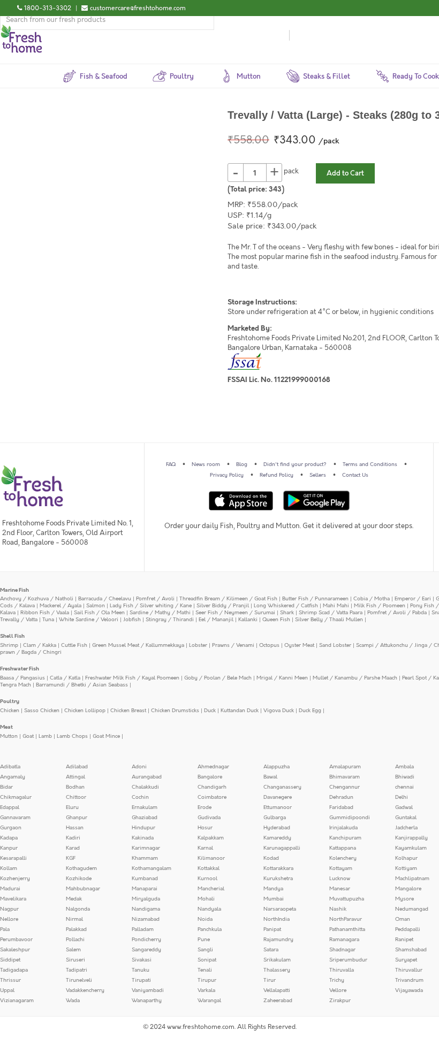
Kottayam (340, 868)
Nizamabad (146, 919)
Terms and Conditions (370, 464)
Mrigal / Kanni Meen (282, 678)
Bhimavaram (344, 777)
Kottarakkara (278, 868)
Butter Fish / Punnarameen (315, 598)
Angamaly (12, 777)
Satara (270, 949)
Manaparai (144, 888)
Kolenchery (343, 858)
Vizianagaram (17, 1000)
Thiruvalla (341, 970)
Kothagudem (81, 868)
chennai (404, 787)
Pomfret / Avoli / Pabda (397, 612)
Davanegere (277, 797)
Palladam (143, 929)
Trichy (336, 980)
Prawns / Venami (233, 645)
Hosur (205, 827)
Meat (6, 727)
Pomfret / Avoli (155, 598)
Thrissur (10, 980)
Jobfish (132, 619)
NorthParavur (345, 919)
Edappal (9, 807)
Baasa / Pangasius (22, 678)
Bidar (6, 787)
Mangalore (408, 888)
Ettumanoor (277, 807)
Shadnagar (342, 949)
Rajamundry (278, 939)
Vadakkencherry (85, 990)
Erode (204, 807)
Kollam (8, 868)
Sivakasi (142, 960)
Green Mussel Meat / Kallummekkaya (138, 645)
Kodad (271, 858)
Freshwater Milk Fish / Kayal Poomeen (132, 678)
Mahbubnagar (83, 888)
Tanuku (140, 970)
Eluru (72, 807)
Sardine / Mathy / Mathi (160, 612)
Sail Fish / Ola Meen (99, 612)
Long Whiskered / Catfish (286, 605)
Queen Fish (276, 619)
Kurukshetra (278, 878)
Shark (287, 612)
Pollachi (75, 939)
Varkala (206, 990)
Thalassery (276, 970)
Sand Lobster (335, 645)
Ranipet (404, 939)
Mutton (9, 736)
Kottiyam (406, 868)
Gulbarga (274, 817)
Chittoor (76, 797)
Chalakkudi (145, 787)
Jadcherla (406, 827)
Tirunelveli (79, 980)
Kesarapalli (13, 858)
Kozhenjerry (15, 878)
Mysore (404, 899)
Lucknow (339, 878)
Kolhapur (406, 858)
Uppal (7, 990)
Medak (74, 899)
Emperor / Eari (413, 598)
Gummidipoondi (349, 817)
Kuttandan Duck (240, 710)
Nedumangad (411, 909)
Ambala (404, 766)
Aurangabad (147, 777)
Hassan (75, 827)
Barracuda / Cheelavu (104, 598)
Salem (73, 949)
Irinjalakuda (343, 827)
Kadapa (9, 838)
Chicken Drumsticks (175, 710)
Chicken (9, 710)
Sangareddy (146, 949)
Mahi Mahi (336, 605)
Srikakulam (277, 960)
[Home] (21, 29)
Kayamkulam (411, 848)
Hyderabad (276, 827)
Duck (210, 710)
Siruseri (75, 960)
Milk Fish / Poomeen (379, 605)
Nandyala (209, 909)
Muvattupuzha (346, 899)
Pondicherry (146, 939)
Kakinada (143, 838)
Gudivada (209, 817)
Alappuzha (276, 766)
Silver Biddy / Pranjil (222, 605)
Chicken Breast (128, 710)
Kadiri (73, 838)
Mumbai (273, 899)
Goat (28, 736)
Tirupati (141, 980)
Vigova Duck (278, 710)
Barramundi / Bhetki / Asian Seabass (82, 685)
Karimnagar (146, 848)
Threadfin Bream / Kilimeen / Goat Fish (228, 598)
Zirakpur (340, 1000)
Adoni (139, 766)
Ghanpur (76, 817)
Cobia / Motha (371, 598)
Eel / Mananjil (216, 619)
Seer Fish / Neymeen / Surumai (235, 612)
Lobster (198, 645)
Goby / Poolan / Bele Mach (218, 678)
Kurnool (207, 878)
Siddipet (10, 960)
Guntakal (406, 817)
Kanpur (9, 848)
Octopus (269, 645)
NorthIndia (276, 919)
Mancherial (211, 888)
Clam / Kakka (39, 645)
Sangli (205, 949)
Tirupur (207, 980)
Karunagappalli (281, 848)
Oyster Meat (299, 645)
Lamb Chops (72, 736)
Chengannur (344, 787)
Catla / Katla (65, 678)
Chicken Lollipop (84, 710)
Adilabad (77, 766)
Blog (241, 464)
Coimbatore (212, 797)
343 (275, 189)
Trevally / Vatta (18, 619)
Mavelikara (13, 899)
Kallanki (248, 619)
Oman (402, 919)
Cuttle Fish (74, 645)
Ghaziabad (144, 817)
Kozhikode (79, 878)
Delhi (401, 797)
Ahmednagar (213, 766)
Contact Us (355, 475)
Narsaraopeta (279, 909)
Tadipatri (76, 970)
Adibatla (10, 766)
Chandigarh (212, 787)
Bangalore (210, 777)
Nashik (337, 909)
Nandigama (146, 909)
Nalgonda (78, 909)
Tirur (269, 980)
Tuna (48, 619)
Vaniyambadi (148, 990)
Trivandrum (409, 980)
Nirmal (74, 919)
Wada (73, 1000)
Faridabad (341, 807)
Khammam (145, 858)
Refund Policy (276, 475)
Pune (204, 939)
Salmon (95, 605)
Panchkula (210, 929)
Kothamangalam (151, 868)
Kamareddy (277, 838)
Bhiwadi (404, 777)
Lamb (45, 736)
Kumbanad (145, 878)
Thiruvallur (408, 970)
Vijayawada (409, 990)
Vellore (337, 990)
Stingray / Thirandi (170, 619)
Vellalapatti (276, 990)
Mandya (273, 888)
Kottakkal (209, 868)
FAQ (171, 464)
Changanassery (282, 787)
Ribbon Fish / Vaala (44, 612)
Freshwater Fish (19, 669)
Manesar (339, 888)
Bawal (270, 777)
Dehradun (341, 797)
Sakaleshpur (15, 949)
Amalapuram (345, 766)
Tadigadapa (14, 970)
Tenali (205, 970)
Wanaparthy (147, 1000)
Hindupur (143, 827)
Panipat (272, 929)
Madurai (10, 888)
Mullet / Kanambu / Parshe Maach (355, 678)
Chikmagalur (16, 797)
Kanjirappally (411, 838)
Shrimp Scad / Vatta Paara (330, 612)
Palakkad (76, 929)
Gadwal (404, 807)
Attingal (75, 777)
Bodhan (75, 787)
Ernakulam (144, 807)
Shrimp (9, 645)
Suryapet (406, 960)
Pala (5, 929)
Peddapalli (407, 929)
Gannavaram (15, 817)
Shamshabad (411, 949)
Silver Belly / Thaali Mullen (329, 619)
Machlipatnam (412, 878)
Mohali (206, 899)
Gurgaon (10, 827)
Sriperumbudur (348, 960)
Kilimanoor (211, 858)
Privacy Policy (227, 475)
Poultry (9, 701)
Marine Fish (14, 590)
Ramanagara (344, 939)
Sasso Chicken (41, 710)
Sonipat (207, 960)
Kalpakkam (211, 838)
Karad (73, 848)
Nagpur (9, 909)
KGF (70, 858)
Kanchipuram (345, 838)
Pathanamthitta (347, 929)
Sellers (317, 475)
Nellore (9, 919)
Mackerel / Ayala (60, 605)
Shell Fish (12, 636)
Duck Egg (310, 710)
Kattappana (342, 848)
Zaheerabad (277, 1000)
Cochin (140, 797)
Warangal (209, 1000)
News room (206, 464)
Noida (205, 919)
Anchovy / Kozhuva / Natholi (36, 598)
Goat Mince (106, 736)
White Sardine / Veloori (88, 619)
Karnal (205, 848)
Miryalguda (146, 899)
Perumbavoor (16, 939)
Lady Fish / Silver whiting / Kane (151, 605)
